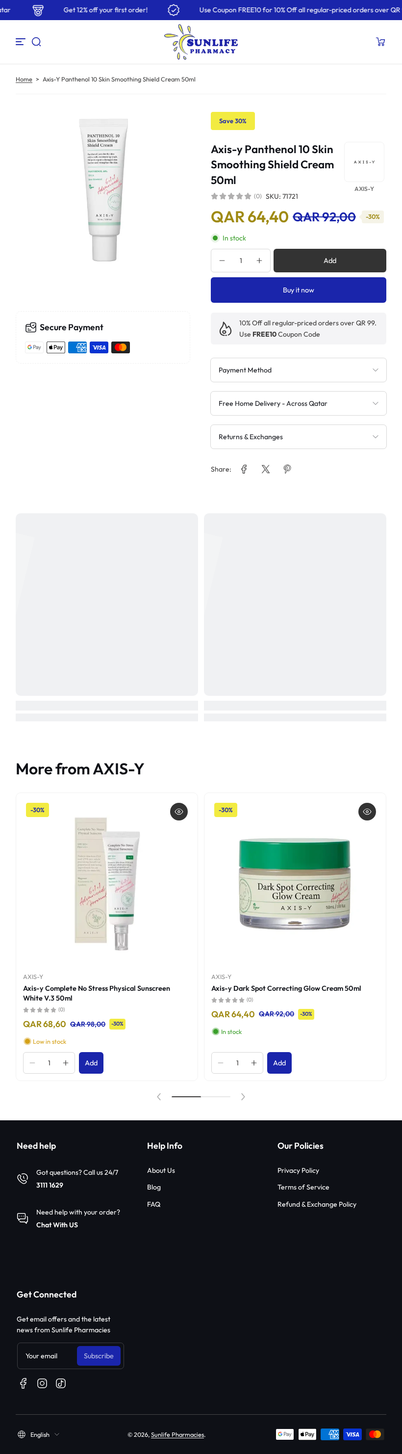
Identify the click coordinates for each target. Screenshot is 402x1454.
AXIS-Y (33, 976)
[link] (244, 469)
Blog (154, 1187)
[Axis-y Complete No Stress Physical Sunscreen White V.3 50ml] (107, 884)
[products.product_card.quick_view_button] (179, 811)
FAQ (153, 1204)
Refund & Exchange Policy (316, 1204)
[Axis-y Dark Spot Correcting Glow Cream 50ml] (295, 884)
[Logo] (201, 42)
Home (24, 79)
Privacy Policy (298, 1170)
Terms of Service (303, 1187)
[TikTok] (61, 1383)
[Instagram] (42, 1383)
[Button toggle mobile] (21, 42)
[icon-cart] (380, 42)
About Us (161, 1170)
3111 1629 (49, 1185)
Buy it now (298, 290)
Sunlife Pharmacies (177, 1434)
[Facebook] (23, 1383)
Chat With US (57, 1224)
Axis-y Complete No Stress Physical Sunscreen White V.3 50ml (96, 993)
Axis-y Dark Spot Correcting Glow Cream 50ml (286, 988)
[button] (36, 42)
